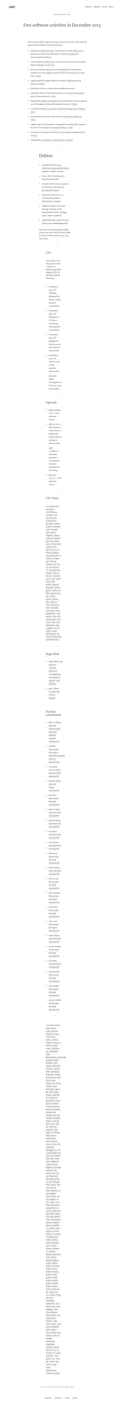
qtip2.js (53, 602)
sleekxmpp (50, 1341)
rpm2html (50, 1301)
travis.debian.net (47, 62)
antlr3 (48, 1040)
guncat (48, 1103)
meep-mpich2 (51, 1190)
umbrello (49, 1356)
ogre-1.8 (53, 1202)
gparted (56, 1095)
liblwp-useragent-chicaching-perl (53, 553)
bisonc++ (57, 1043)
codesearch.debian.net (72, 116)
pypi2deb (49, 587)
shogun (49, 1338)
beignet (49, 1043)
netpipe (53, 1199)
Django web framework (50, 101)
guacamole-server (53, 1101)
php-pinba (50, 1214)
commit (41, 84)
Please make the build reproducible (55, 773)
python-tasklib (52, 1280)
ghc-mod (49, 1092)
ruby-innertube (52, 608)
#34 (45, 238)
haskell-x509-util (53, 1115)
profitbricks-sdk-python (53, 582)
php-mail (56, 1211)
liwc (58, 1185)
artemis (55, 1040)
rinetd (52, 1295)
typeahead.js (51, 634)
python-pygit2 (51, 1263)
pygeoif (56, 584)
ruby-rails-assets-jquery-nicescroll (53, 619)
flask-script (50, 1080)
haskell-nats (51, 1112)
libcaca (33, 84)
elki (58, 1077)
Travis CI (51, 65)
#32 (66, 235)
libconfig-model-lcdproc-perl (53, 1153)
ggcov (57, 1089)
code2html (53, 1051)
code (70, 127)
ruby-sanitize (51, 1330)
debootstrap (47, 201)
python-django (55, 410)
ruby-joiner (50, 611)
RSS (72, 1387)
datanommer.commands (56, 1057)
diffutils (49, 1063)
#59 (33, 120)
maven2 (53, 1188)
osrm (52, 579)
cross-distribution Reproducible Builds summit (55, 168)
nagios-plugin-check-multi (53, 1193)
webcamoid (56, 637)
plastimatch (56, 1219)
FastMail (62, 70)
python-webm (51, 1286)
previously (57, 45)
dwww (57, 1074)
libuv (48, 1185)
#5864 (74, 104)
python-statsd (51, 1277)
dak (66, 220)
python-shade (51, 1274)
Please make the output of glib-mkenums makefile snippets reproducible (55, 732)
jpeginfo (49, 1130)
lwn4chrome (55, 570)
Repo (38, 76)
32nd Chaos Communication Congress (57, 140)
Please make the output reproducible (54, 899)
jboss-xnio (50, 1124)
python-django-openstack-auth (53, 1254)
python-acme (54, 1228)
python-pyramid (52, 1266)
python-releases (52, 1272)
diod (55, 1063)
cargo (48, 1048)
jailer (48, 532)
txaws (58, 1353)
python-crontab (52, 1231)
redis (51, 424)
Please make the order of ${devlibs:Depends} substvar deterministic (57, 755)
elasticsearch (51, 1077)
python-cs (50, 1234)
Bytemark (72, 54)
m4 (47, 1188)
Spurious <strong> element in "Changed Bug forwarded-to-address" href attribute (55, 674)
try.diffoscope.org (45, 51)
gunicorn (52, 475)
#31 (62, 235)
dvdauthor (50, 1074)
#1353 (34, 135)
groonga (49, 524)
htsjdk (48, 1121)
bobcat (48, 1045)
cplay (48, 1054)
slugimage (50, 1344)
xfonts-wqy (53, 1361)
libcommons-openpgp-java (53, 1147)
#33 (41, 238)
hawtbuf (49, 1118)
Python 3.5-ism (46, 109)
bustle (54, 1045)
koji (47, 541)
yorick (48, 1373)
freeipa (49, 1083)
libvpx (53, 1185)
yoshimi (56, 1373)
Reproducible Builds (60, 230)
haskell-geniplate (53, 1109)
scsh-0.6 (55, 1335)
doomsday (55, 1072)
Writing (88, 7)
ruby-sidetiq (51, 1332)
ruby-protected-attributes (53, 1318)
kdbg (48, 1135)
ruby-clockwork (52, 605)
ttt (54, 1353)
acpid (48, 1031)
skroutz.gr (57, 176)
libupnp (56, 1182)
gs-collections (51, 1098)
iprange (54, 529)
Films (104, 7)
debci (56, 1060)
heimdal (56, 1118)
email (66, 1387)
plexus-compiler (52, 1222)
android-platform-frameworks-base (52, 1034)
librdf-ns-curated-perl (54, 558)
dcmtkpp (49, 1060)
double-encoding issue (67, 109)
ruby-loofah (51, 1315)
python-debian (52, 1240)
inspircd (55, 1121)
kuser (48, 1141)
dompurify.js (51, 521)
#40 (53, 96)
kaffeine (56, 1132)
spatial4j (49, 1347)
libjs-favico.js (51, 550)
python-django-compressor (53, 1249)
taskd (54, 631)
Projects (97, 7)
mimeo (49, 573)
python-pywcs (51, 1269)
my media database (59, 127)
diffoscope (77, 51)
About (111, 7)
